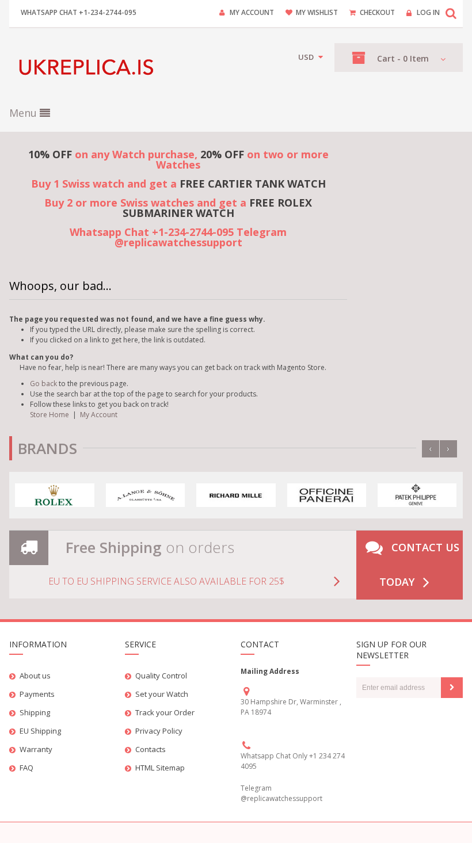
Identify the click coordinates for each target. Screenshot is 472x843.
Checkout (377, 12)
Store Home (49, 414)
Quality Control (161, 675)
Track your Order (165, 712)
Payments (37, 694)
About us (35, 675)
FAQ (26, 767)
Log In (428, 12)
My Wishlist (317, 12)
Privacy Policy (158, 731)
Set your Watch (161, 694)
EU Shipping (40, 731)
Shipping (35, 712)
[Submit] (452, 687)
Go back (43, 383)
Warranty (36, 749)
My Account (252, 12)
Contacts (150, 749)
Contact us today (419, 564)
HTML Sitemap (160, 767)
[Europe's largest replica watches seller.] (88, 67)
